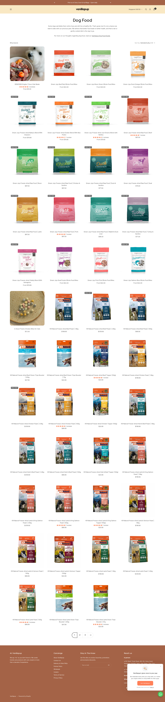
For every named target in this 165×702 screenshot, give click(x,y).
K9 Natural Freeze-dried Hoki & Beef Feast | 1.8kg (137, 424)
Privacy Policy (58, 678)
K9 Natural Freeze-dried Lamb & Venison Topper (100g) (64, 572)
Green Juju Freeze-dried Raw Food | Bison (27, 183)
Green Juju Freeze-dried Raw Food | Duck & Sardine (101, 184)
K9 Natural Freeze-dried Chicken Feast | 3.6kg (27, 424)
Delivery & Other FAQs (61, 663)
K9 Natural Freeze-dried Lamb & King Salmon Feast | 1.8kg (137, 473)
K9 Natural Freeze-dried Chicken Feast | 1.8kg (137, 375)
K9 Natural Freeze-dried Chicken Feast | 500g (64, 424)
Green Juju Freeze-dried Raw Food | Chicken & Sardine (64, 184)
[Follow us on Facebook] (126, 688)
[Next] (90, 635)
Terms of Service (59, 675)
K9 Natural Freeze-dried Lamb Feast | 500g (27, 620)
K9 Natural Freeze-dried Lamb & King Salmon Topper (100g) (101, 522)
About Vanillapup (59, 657)
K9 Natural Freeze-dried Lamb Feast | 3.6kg (138, 571)
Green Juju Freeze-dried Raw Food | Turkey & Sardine (137, 233)
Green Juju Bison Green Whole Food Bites (101, 84)
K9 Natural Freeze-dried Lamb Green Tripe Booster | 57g (101, 621)
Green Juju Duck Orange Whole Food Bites (137, 84)
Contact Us (57, 660)
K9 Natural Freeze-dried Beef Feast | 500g (137, 329)
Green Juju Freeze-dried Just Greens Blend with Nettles (101, 134)
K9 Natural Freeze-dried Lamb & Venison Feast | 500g (27, 572)
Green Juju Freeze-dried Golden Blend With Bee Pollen (64, 134)
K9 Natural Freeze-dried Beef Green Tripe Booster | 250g (27, 376)
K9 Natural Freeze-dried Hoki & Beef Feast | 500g (64, 472)
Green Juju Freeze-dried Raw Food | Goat (138, 183)
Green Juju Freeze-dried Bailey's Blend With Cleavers (27, 134)
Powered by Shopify (25, 696)
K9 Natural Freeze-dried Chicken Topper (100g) (101, 424)
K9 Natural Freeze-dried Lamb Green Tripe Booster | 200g (64, 621)
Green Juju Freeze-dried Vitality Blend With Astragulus (27, 281)
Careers (56, 672)
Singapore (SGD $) (134, 9)
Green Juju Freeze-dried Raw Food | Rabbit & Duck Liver (101, 233)
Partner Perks (58, 666)
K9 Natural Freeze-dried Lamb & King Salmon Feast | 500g (64, 522)
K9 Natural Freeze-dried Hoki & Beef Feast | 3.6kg (27, 472)
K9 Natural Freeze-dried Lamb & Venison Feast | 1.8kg (138, 522)
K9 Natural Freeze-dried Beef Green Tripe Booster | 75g (64, 376)
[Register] (108, 665)
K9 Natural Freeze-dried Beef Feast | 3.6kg (100, 329)
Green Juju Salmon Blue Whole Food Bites (138, 280)
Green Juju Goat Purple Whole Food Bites (64, 280)
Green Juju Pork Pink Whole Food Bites (101, 280)
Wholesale (57, 669)
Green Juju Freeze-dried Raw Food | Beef (138, 133)
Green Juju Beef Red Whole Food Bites (64, 84)
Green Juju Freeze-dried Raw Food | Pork (64, 232)
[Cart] (154, 9)
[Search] (146, 9)
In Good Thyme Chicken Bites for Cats (27, 329)
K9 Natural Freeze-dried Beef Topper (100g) (101, 375)
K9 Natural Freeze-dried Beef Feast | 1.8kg (64, 329)
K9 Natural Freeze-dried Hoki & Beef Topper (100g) (101, 472)
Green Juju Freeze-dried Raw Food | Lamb (27, 232)
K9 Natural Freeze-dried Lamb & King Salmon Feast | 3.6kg (27, 522)
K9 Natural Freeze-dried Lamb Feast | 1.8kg (101, 571)
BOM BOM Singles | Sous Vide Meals (27, 84)
